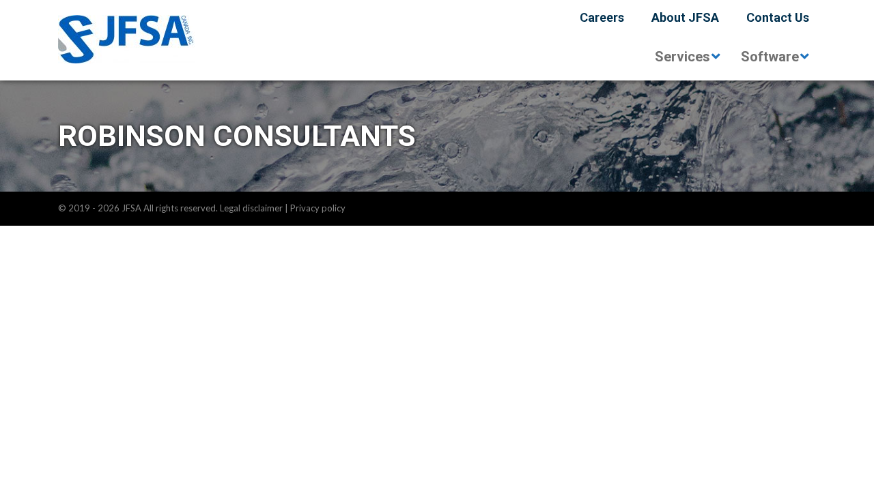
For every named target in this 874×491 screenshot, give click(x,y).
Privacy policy (318, 208)
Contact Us (777, 17)
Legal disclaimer (251, 208)
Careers (602, 17)
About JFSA (685, 17)
